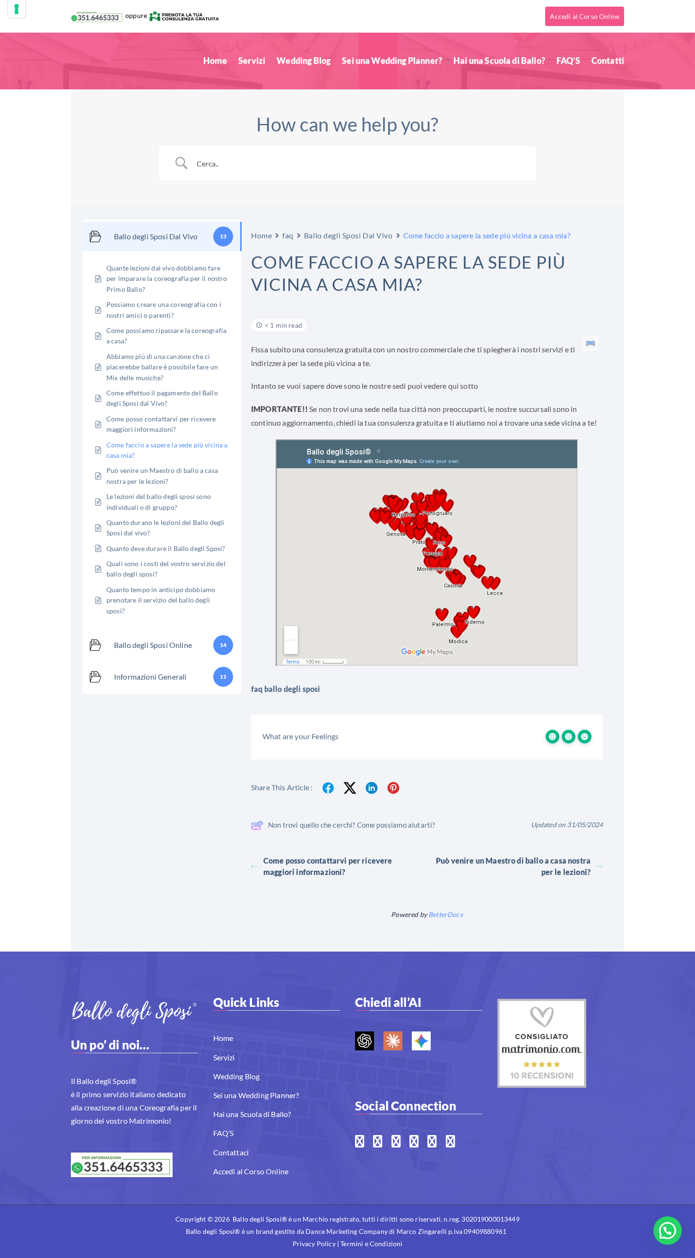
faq (288, 235)
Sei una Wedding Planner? (392, 60)
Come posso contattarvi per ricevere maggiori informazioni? (327, 866)
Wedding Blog (303, 60)
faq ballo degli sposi (285, 688)
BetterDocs (445, 914)
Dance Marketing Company (346, 1231)
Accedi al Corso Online (584, 16)
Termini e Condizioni (371, 1244)
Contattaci (231, 1152)
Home (215, 60)
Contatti (607, 60)
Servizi (251, 60)
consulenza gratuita (339, 349)
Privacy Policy (314, 1244)
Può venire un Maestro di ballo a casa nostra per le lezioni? (513, 866)
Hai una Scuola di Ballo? (499, 60)
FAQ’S (568, 60)
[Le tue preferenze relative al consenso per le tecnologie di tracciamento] (17, 9)
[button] (667, 1230)
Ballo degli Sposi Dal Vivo (348, 235)
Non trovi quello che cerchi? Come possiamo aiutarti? (351, 825)
